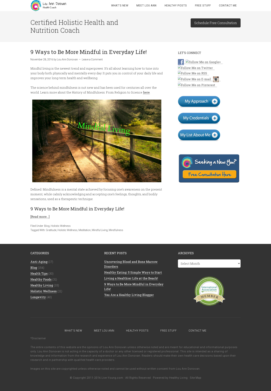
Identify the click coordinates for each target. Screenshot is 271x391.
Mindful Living (100, 230)
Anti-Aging (39, 262)
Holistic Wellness (61, 225)
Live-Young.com (112, 377)
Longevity (38, 297)
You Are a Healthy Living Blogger (129, 295)
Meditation (85, 230)
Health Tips (39, 273)
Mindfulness (116, 230)
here (146, 92)
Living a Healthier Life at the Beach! (131, 278)
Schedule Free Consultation (215, 23)
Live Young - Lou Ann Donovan (59, 5)
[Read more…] (40, 217)
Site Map (195, 377)
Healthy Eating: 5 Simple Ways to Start (133, 272)
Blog (47, 225)
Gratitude (51, 230)
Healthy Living (41, 285)
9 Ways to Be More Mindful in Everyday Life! (88, 51)
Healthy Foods (40, 279)
